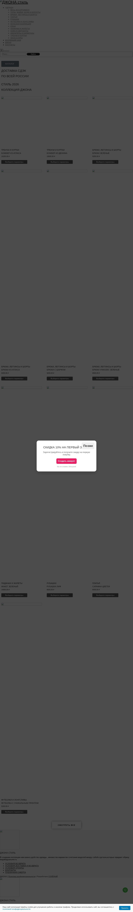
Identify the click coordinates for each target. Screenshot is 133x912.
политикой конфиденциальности (16, 909)
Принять (124, 908)
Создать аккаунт (66, 461)
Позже (88, 446)
